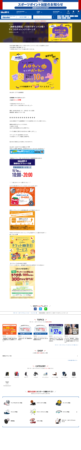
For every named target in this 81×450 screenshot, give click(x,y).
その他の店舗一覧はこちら (72, 360)
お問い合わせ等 (56, 12)
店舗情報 (38, 12)
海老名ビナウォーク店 (13, 32)
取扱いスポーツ (20, 12)
